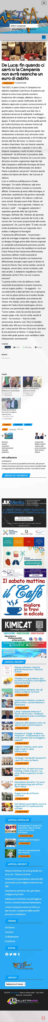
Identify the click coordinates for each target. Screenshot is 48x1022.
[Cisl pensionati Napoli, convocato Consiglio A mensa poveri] (11, 403)
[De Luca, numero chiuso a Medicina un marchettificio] (11, 382)
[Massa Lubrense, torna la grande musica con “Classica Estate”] (7, 670)
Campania (12, 429)
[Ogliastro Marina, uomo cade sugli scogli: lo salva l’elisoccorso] (7, 749)
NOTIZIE (28, 424)
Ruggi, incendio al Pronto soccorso (27, 794)
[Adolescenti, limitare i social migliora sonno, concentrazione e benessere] (7, 703)
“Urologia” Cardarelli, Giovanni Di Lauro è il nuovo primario (30, 759)
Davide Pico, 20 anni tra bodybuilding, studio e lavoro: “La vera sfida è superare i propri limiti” (29, 772)
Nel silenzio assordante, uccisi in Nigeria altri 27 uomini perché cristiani (30, 806)
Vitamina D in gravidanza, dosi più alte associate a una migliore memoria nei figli (30, 680)
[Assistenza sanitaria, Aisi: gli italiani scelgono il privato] (7, 692)
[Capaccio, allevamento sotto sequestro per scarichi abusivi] (7, 725)
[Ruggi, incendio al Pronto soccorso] (7, 796)
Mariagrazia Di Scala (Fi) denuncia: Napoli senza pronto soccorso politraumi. (30, 829)
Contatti (9, 932)
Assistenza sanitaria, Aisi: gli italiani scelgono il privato (29, 690)
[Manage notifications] (43, 1018)
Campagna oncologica (28, 839)
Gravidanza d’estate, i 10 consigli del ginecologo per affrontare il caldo (30, 784)
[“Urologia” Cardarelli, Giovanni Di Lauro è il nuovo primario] (7, 761)
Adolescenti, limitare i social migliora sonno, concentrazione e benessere (30, 702)
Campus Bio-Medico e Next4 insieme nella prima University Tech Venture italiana (40, 447)
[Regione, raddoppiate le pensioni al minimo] (32, 382)
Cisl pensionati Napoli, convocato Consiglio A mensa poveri (9, 412)
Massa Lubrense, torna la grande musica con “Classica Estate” (29, 669)
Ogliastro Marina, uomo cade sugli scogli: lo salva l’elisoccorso (29, 749)
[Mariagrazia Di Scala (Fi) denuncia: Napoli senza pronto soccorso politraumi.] (10, 828)
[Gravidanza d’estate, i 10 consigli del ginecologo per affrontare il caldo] (7, 785)
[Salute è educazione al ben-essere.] (10, 853)
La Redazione (21, 83)
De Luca (20, 429)
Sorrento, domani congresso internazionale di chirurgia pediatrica (7, 447)
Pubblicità (10, 941)
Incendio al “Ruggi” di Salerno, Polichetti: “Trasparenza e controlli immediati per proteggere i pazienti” (30, 736)
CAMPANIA (18, 424)
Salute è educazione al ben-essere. (29, 851)
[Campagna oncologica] (10, 842)
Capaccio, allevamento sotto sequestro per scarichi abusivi (30, 723)
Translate (31, 29)
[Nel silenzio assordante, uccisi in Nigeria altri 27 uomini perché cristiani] (7, 807)
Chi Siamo (10, 927)
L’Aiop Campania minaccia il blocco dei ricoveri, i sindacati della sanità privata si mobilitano (30, 713)
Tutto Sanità (14, 993)
